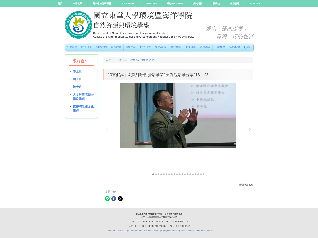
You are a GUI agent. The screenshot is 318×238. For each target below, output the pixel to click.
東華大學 (77, 3)
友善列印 (110, 191)
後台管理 (234, 3)
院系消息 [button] (86, 47)
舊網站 (216, 3)
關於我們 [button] (101, 47)
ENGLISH (255, 3)
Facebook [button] (127, 3)
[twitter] (121, 199)
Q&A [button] (247, 47)
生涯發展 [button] (190, 47)
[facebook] (114, 199)
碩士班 (77, 79)
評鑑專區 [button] (205, 47)
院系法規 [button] (145, 47)
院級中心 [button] (131, 47)
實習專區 (175, 47)
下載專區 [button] (220, 47)
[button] (108, 129)
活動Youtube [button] (175, 3)
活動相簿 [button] (234, 47)
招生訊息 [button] (72, 47)
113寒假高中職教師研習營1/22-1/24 (136, 60)
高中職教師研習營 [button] (102, 3)
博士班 (77, 87)
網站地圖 (198, 3)
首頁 (60, 3)
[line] (108, 199)
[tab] (153, 174)
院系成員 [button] (116, 47)
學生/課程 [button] (160, 47)
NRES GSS (151, 3)
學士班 (77, 71)
